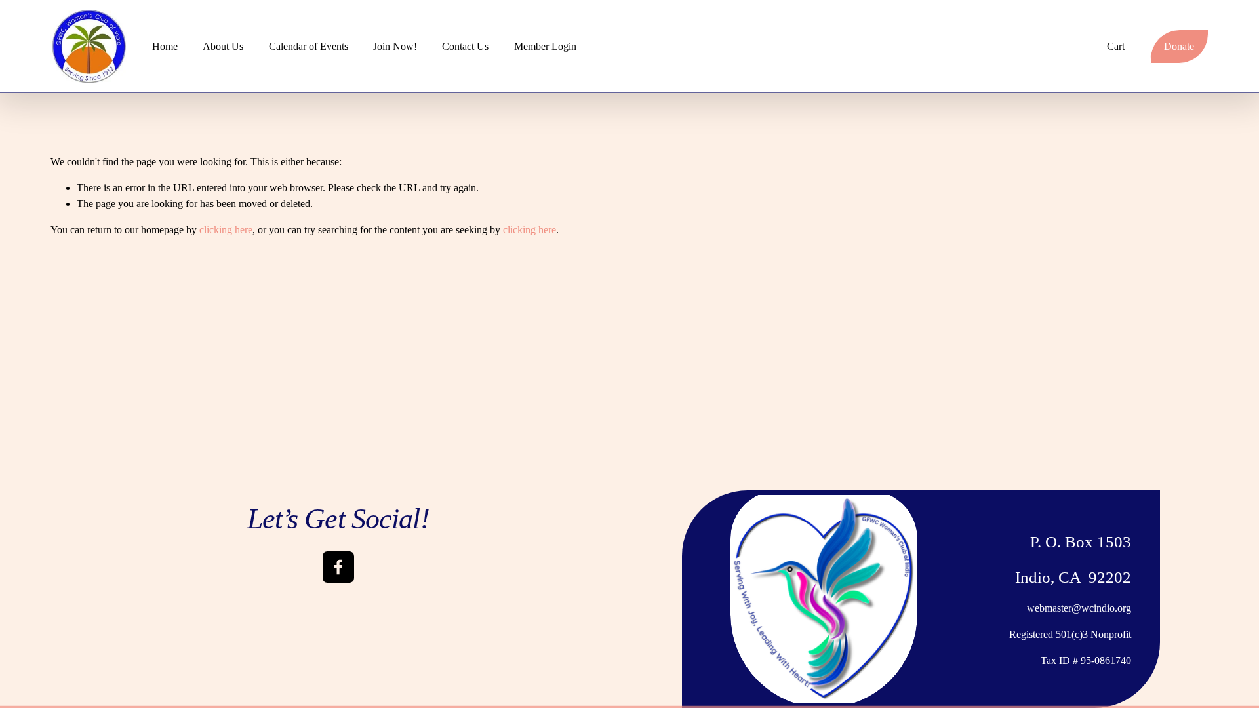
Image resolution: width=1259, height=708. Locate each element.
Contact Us (465, 46)
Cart (1116, 46)
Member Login (545, 46)
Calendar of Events (308, 46)
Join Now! (395, 46)
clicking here (225, 229)
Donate (1179, 46)
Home (165, 46)
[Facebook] (338, 567)
